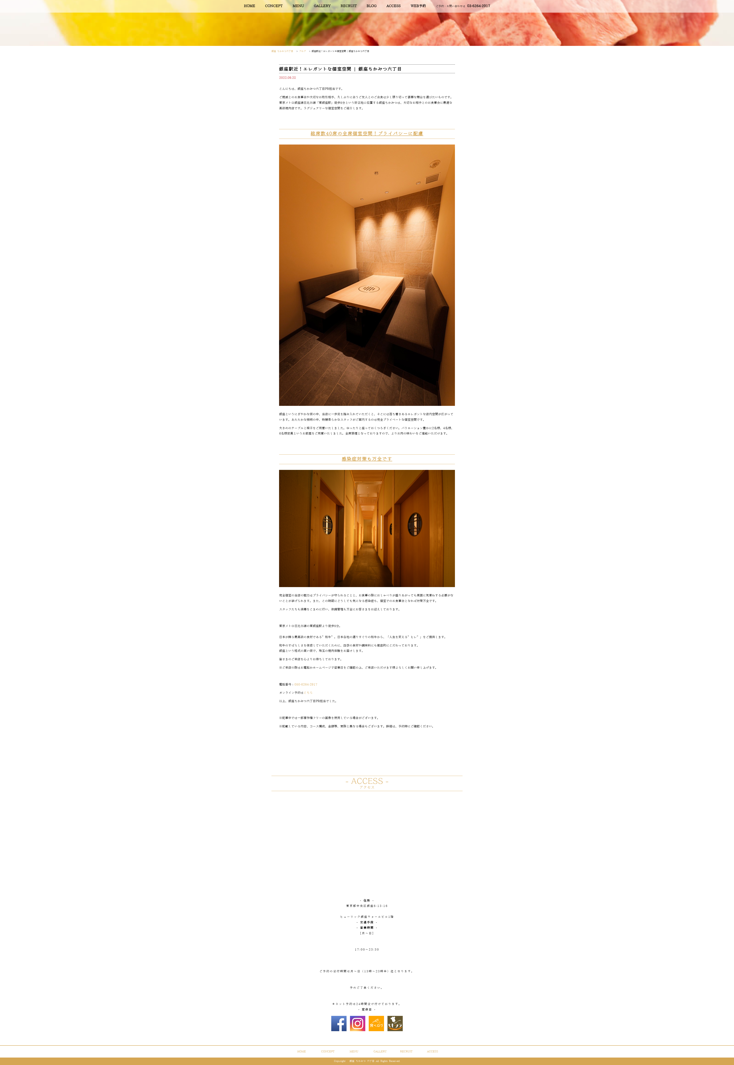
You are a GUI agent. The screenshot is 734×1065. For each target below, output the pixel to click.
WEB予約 (418, 6)
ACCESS (393, 6)
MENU (298, 6)
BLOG (372, 6)
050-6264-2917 (305, 684)
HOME (249, 6)
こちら (308, 693)
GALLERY (322, 6)
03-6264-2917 (463, 6)
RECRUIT (349, 6)
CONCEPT (274, 6)
